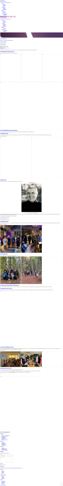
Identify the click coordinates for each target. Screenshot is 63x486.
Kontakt (3, 29)
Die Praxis (4, 5)
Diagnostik (4, 7)
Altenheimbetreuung (4, 445)
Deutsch (1, 1)
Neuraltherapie (3, 443)
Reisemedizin (4, 9)
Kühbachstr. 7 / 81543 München (3, 40)
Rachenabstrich (3, 437)
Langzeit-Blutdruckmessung (5, 436)
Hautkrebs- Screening (4, 449)
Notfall (2, 27)
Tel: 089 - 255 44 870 (3, 41)
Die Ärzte (4, 4)
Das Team (4, 21)
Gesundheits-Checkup (4, 448)
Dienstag (1, 46)
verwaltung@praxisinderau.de (10, 40)
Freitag (1, 48)
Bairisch (5, 1)
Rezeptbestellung (5, 14)
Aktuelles (3, 10)
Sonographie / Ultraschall (5, 439)
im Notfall (4, 11)
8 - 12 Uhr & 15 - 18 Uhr (5, 46)
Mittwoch (1, 47)
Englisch (3, 1)
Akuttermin (4, 12)
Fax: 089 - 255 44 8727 (3, 43)
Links (4, 6)
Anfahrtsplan (4, 31)
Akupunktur (3, 442)
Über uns (3, 3)
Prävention (4, 25)
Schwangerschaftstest (4, 438)
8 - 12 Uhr (4, 47)
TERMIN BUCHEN (8, 2)
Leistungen (3, 23)
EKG (2, 435)
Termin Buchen (5, 13)
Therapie (4, 8)
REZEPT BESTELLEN (3, 2)
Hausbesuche (3, 444)
